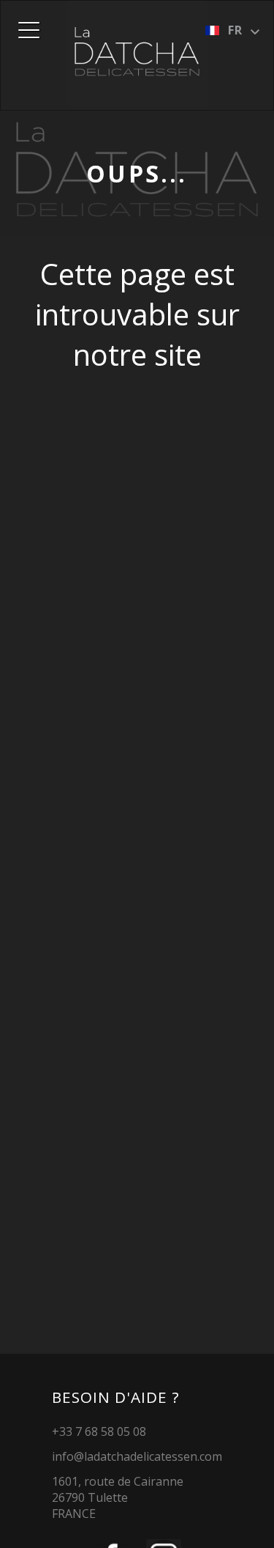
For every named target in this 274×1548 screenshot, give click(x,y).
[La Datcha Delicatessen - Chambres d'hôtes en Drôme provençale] (137, 53)
